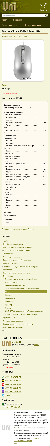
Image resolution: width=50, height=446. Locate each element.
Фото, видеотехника (11, 257)
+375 (13, 377)
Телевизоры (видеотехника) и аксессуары (20, 266)
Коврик (8, 295)
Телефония (8, 254)
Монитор (9, 301)
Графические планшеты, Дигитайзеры (21, 279)
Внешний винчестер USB (15, 285)
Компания (17, 20)
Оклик (4, 85)
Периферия (8, 276)
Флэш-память (11, 282)
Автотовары (8, 270)
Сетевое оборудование (13, 321)
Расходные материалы (13, 327)
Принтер (8, 305)
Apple (5, 241)
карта (36, 345)
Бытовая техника (10, 263)
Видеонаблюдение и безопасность (17, 260)
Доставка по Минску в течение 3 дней (18, 229)
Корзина (43, 10)
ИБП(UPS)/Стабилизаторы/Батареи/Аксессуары (25, 311)
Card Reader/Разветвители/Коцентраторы (22, 289)
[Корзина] (43, 6)
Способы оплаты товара (23, 428)
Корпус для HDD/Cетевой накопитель (21, 314)
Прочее (6, 331)
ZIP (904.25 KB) (13, 407)
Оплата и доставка (32, 25)
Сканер (8, 308)
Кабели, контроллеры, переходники (18, 324)
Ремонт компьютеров (11, 25)
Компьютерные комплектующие (16, 273)
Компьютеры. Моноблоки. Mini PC (17, 247)
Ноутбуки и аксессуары (13, 244)
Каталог (5, 20)
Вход (15, 443)
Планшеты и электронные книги (16, 250)
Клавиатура (10, 298)
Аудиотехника (9, 318)
